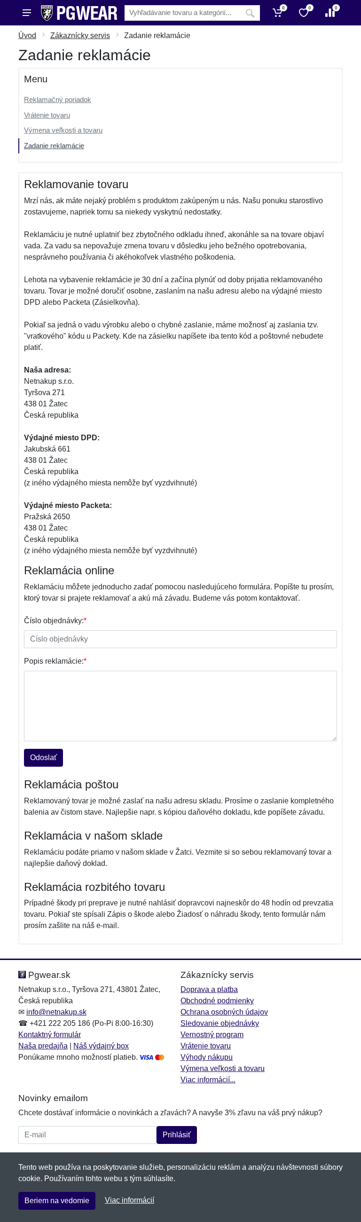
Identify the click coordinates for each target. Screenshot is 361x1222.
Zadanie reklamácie (54, 146)
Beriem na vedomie (56, 1201)
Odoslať (43, 758)
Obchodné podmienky (217, 1001)
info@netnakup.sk (56, 1012)
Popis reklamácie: (55, 661)
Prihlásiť (177, 1135)
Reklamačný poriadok (57, 99)
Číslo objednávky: (55, 621)
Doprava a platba (209, 989)
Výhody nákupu (206, 1057)
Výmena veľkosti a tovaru (63, 130)
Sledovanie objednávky (219, 1023)
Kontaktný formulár (49, 1035)
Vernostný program (211, 1035)
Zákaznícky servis (80, 36)
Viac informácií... (207, 1080)
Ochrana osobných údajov (224, 1012)
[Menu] (26, 12)
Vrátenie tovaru (47, 115)
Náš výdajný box (101, 1046)
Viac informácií (129, 1200)
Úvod (27, 36)
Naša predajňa (43, 1046)
